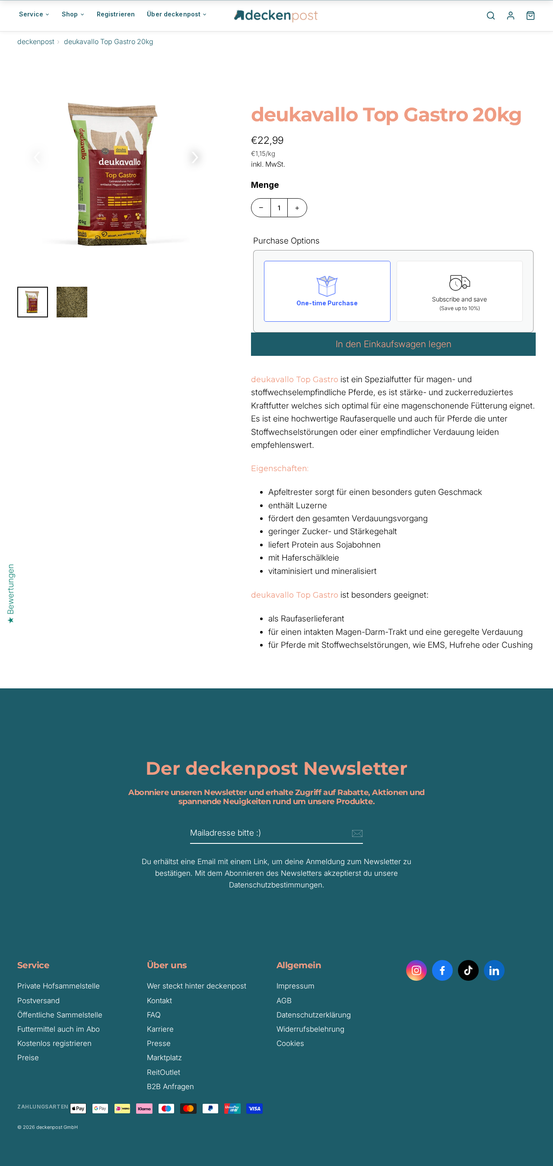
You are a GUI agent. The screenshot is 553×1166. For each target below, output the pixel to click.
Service (31, 14)
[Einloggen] (510, 15)
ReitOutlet (163, 1072)
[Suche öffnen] (490, 15)
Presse (159, 1043)
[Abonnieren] (356, 833)
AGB (284, 1000)
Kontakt (159, 1000)
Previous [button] (36, 155)
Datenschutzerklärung (313, 1015)
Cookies (290, 1043)
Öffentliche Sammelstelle (59, 1015)
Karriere (160, 1029)
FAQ (154, 1015)
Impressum (295, 986)
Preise (28, 1057)
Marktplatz (164, 1057)
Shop (70, 14)
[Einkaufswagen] (530, 15)
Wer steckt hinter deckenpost (196, 986)
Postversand (38, 1000)
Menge (265, 185)
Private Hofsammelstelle (58, 986)
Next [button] (194, 155)
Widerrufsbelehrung (310, 1029)
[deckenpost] (276, 15)
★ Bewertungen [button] (11, 594)
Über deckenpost (173, 14)
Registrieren (116, 14)
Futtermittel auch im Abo (58, 1029)
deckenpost (35, 41)
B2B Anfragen (170, 1086)
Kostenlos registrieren (54, 1043)
